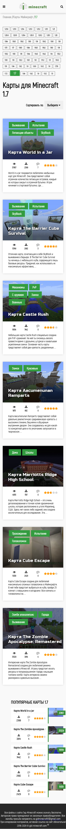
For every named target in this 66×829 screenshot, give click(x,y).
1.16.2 (43, 48)
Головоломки (19, 541)
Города (45, 614)
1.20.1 (48, 35)
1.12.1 (28, 60)
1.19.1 (29, 41)
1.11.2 (42, 60)
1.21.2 (38, 29)
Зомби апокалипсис (23, 614)
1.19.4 (6, 41)
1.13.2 (58, 54)
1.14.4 (28, 54)
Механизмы (18, 287)
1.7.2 (6, 73)
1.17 (13, 48)
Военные (17, 302)
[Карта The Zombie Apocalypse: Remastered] (33, 628)
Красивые (32, 368)
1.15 (21, 54)
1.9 (27, 66)
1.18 (59, 41)
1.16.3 (36, 48)
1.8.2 (42, 66)
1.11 (50, 60)
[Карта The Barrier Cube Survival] (33, 220)
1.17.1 (6, 48)
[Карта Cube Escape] (33, 547)
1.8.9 (34, 66)
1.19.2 (21, 41)
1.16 (59, 48)
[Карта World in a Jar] (33, 139)
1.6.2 (31, 73)
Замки (35, 294)
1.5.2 (45, 73)
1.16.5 (20, 48)
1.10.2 (57, 60)
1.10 (6, 66)
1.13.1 (6, 60)
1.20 (56, 35)
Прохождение (19, 533)
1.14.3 (36, 54)
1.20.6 (6, 35)
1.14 (51, 54)
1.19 (37, 41)
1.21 (54, 29)
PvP (34, 287)
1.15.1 (14, 54)
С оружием (18, 294)
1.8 (49, 66)
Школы (29, 452)
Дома (15, 452)
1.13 (13, 60)
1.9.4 (13, 66)
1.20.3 (32, 35)
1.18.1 (52, 41)
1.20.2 (40, 35)
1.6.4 (24, 73)
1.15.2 (6, 54)
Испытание (38, 125)
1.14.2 (44, 54)
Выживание (18, 125)
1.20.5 (15, 35)
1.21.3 (30, 29)
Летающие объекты (22, 132)
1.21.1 (46, 29)
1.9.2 (20, 66)
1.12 (35, 60)
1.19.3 (14, 41)
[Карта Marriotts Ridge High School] (33, 466)
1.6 (38, 73)
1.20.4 (23, 35)
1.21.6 (6, 29)
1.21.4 (22, 29)
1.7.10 (56, 66)
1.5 (52, 73)
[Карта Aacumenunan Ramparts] (33, 382)
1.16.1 (51, 48)
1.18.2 (44, 41)
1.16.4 (28, 48)
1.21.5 (14, 29)
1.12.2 (20, 60)
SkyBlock (46, 132)
